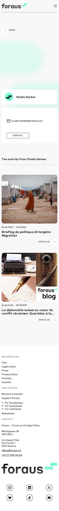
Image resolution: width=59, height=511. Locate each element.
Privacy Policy (9, 374)
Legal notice (9, 366)
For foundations (14, 402)
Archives (7, 378)
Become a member (12, 393)
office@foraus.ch (11, 450)
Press (5, 370)
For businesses (13, 405)
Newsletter (8, 413)
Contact (6, 382)
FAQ (4, 362)
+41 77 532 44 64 (12, 454)
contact (7, 419)
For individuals (13, 408)
